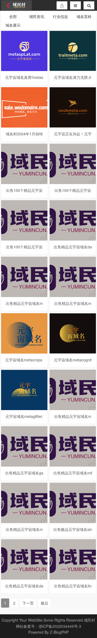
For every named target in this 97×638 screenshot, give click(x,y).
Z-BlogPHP (59, 632)
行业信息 (60, 16)
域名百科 (84, 16)
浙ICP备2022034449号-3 (60, 626)
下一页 (28, 603)
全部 (13, 16)
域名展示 (12, 25)
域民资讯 (36, 16)
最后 (44, 603)
